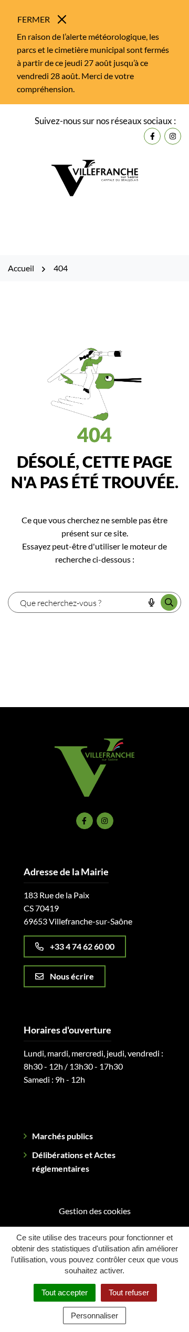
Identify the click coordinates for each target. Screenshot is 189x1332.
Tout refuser (129, 1292)
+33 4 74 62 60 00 (82, 946)
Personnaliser (94, 1315)
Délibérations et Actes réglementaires (74, 1161)
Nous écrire (72, 976)
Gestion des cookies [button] (95, 1211)
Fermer (33, 19)
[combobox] (75, 602)
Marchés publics (62, 1136)
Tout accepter (64, 1292)
